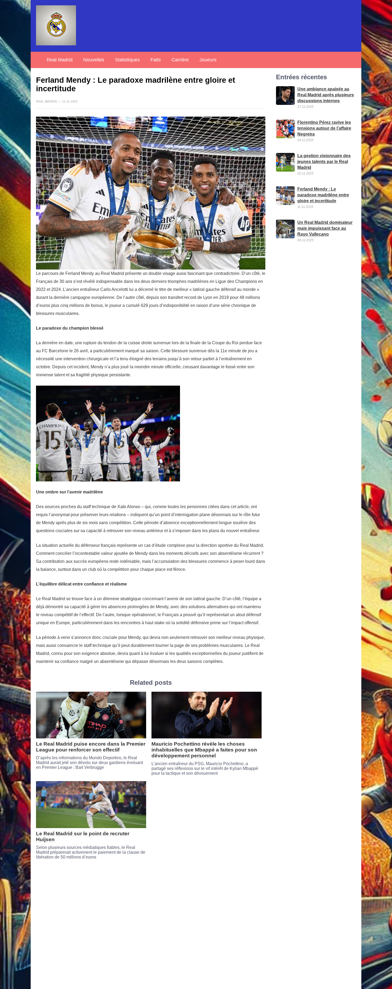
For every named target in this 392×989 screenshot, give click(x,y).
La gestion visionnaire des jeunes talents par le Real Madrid (324, 162)
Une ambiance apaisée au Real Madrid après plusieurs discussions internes (325, 95)
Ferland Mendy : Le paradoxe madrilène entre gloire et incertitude (323, 195)
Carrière (180, 59)
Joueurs (208, 59)
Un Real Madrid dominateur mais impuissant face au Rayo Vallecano (325, 228)
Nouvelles (93, 59)
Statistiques (127, 59)
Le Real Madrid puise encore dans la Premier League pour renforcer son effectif (90, 747)
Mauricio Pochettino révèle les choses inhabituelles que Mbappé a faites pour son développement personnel (204, 749)
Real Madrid (60, 59)
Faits (155, 59)
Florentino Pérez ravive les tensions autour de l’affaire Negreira (324, 128)
